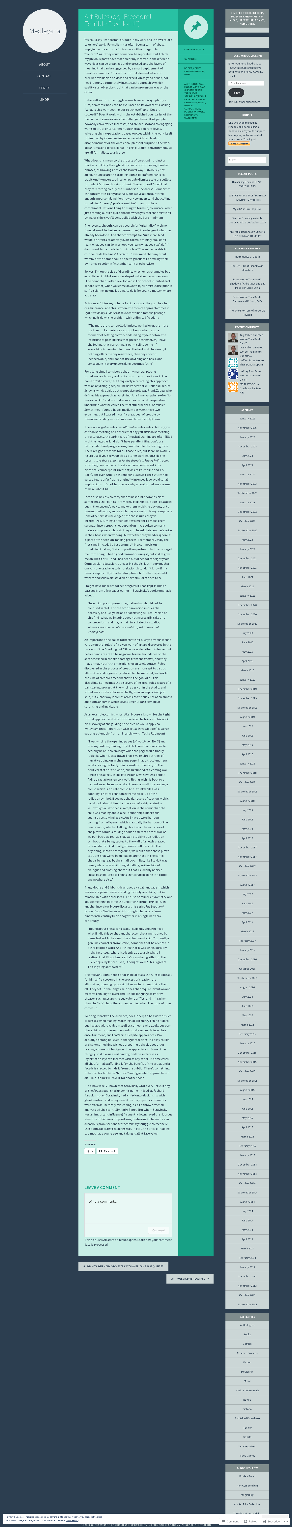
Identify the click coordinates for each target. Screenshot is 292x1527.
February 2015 (247, 1146)
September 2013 (247, 1304)
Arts (196, 87)
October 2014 (247, 1183)
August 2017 (247, 885)
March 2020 (247, 670)
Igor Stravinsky (190, 95)
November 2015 (247, 1062)
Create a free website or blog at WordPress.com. (114, 1525)
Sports (247, 1437)
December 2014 (247, 1164)
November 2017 (247, 857)
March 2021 (247, 586)
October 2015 (247, 1071)
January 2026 (247, 418)
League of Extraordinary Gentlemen (195, 99)
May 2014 (247, 1230)
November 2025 (247, 428)
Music (187, 74)
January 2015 (247, 1155)
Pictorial (247, 1409)
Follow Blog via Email (247, 56)
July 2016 (247, 996)
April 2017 (247, 922)
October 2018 (247, 782)
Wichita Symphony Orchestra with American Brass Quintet (125, 1266)
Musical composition (192, 107)
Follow (236, 92)
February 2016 (247, 1034)
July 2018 (247, 810)
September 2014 (247, 1192)
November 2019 (247, 698)
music (201, 102)
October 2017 (247, 866)
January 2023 (247, 502)
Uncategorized (247, 1446)
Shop (44, 99)
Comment (158, 1230)
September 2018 (247, 791)
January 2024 (247, 474)
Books (188, 68)
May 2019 (247, 745)
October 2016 (247, 968)
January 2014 (247, 1267)
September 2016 (247, 978)
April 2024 (247, 465)
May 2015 (247, 1118)
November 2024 (247, 446)
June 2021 (247, 577)
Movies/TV (247, 1371)
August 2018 (247, 801)
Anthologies (247, 1325)
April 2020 (247, 661)
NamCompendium (247, 1485)
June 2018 (247, 819)
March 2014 (247, 1248)
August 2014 (247, 1202)
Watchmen (190, 117)
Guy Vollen (190, 58)
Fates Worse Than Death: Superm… (251, 352)
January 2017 (247, 950)
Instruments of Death (247, 256)
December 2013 (247, 1276)
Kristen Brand (247, 1476)
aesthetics (191, 83)
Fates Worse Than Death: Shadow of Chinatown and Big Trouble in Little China (247, 283)
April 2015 (247, 1127)
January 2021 (247, 595)
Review (247, 1427)
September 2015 (247, 1080)
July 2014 (247, 1211)
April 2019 (247, 754)
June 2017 (247, 903)
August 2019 (247, 717)
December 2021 (247, 558)
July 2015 (247, 1099)
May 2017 (247, 912)
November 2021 (247, 567)
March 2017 (247, 931)
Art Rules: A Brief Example (188, 1278)
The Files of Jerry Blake (247, 1513)
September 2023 (247, 493)
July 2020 (247, 633)
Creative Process (194, 71)
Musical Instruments (247, 1390)
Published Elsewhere (247, 1418)
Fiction (247, 1362)
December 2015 (247, 1052)
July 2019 (247, 726)
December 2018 (247, 773)
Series (44, 88)
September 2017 (247, 875)
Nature (247, 1399)
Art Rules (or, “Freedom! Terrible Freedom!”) (117, 20)
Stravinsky (190, 114)
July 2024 (247, 456)
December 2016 (247, 959)
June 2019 (247, 735)
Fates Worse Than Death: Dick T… (251, 339)
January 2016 (247, 1043)
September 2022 (247, 530)
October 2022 (247, 521)
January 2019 (247, 763)
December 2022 (247, 511)
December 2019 (247, 689)
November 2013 (247, 1286)
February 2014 (247, 1258)
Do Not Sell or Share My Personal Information (179, 1525)
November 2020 (247, 614)
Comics (197, 68)
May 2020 (247, 651)
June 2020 (247, 642)
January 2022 (247, 549)
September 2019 (247, 707)
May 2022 (247, 539)
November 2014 (247, 1174)
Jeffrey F (245, 371)
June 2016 (247, 1006)
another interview (96, 906)
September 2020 (247, 623)
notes (101, 1095)
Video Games (247, 1455)
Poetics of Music (194, 111)
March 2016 (247, 1024)
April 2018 (247, 838)
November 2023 (247, 484)
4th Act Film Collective (247, 1504)
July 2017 (247, 894)
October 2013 (247, 1295)
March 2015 (247, 1136)
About (44, 64)
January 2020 (247, 679)
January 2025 (247, 437)
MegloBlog (247, 1495)
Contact (44, 76)
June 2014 (247, 1220)
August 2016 (247, 987)
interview (128, 733)
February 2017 (247, 940)
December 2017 (247, 847)
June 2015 (247, 1108)
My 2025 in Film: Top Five (247, 209)
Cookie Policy (72, 1520)
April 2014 (247, 1239)
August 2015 (247, 1090)
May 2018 (247, 829)
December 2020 (247, 605)
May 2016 (247, 1015)
